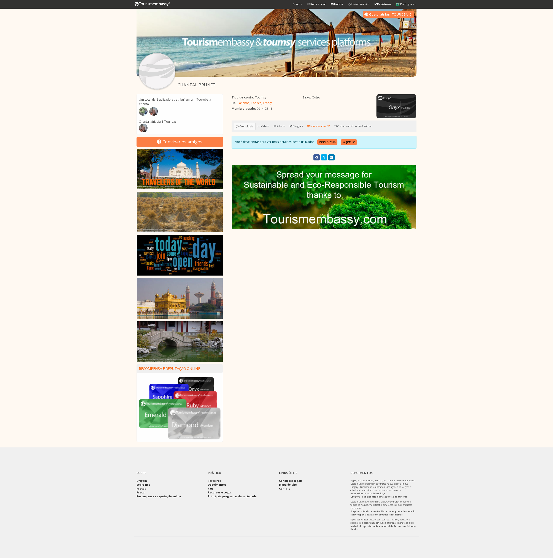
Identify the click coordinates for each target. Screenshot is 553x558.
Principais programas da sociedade (232, 496)
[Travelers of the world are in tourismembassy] (180, 169)
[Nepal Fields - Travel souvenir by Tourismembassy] (180, 212)
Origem (142, 481)
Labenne (243, 103)
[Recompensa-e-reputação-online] (180, 408)
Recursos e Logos (220, 492)
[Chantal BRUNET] (157, 71)
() (391, 14)
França (268, 103)
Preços (297, 4)
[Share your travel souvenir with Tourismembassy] (180, 255)
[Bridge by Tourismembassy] (180, 341)
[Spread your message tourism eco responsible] (324, 197)
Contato (284, 488)
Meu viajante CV (320, 126)
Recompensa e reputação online (169, 368)
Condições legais (290, 481)
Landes (256, 103)
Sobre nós (143, 485)
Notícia (338, 4)
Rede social (318, 4)
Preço (141, 492)
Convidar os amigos (181, 142)
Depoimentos (217, 485)
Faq (210, 488)
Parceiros (214, 481)
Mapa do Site (288, 485)
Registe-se (384, 4)
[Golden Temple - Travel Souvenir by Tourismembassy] (180, 298)
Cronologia (246, 126)
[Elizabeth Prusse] (143, 128)
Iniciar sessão (360, 4)
